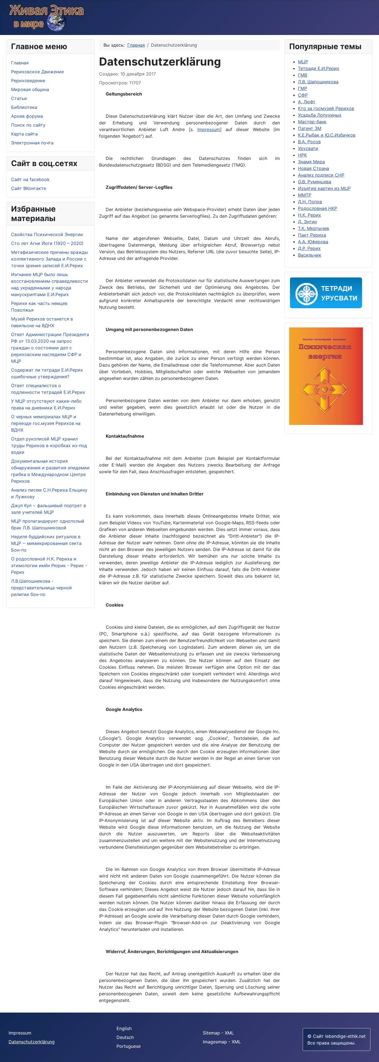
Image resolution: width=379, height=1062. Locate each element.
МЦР (303, 61)
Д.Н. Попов (310, 201)
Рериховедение (28, 80)
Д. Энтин (307, 221)
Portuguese (129, 1046)
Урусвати (308, 148)
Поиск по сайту (28, 125)
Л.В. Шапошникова (318, 81)
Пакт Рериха (312, 235)
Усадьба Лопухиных (320, 115)
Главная (20, 63)
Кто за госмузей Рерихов (326, 108)
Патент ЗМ (309, 128)
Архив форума (27, 116)
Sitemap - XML (218, 1033)
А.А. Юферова (313, 241)
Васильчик (309, 255)
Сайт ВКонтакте (28, 188)
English (124, 1028)
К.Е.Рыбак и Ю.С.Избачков (326, 135)
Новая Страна (313, 168)
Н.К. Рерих (309, 215)
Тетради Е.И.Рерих (318, 68)
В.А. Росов (309, 141)
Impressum (208, 129)
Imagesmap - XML (222, 1042)
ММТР (304, 195)
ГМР (302, 88)
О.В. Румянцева (314, 181)
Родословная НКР (317, 208)
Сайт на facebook (30, 179)
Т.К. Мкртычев (313, 228)
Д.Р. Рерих (309, 248)
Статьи (19, 98)
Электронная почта (32, 143)
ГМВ (302, 75)
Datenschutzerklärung (32, 1042)
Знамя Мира (311, 161)
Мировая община (30, 89)
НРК (302, 155)
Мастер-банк (312, 121)
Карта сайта (24, 134)
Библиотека (24, 107)
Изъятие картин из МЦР (324, 188)
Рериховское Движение (37, 71)
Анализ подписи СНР (321, 175)
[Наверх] (372, 1055)
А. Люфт (306, 101)
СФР (303, 95)
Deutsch (125, 1037)
